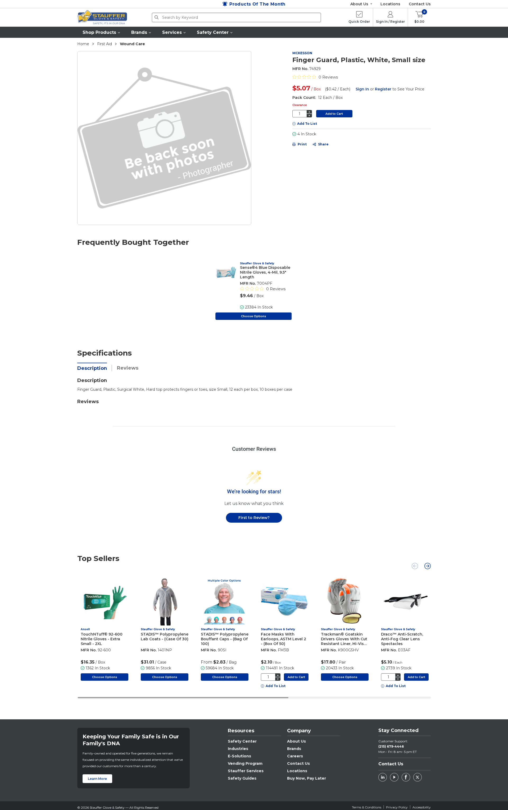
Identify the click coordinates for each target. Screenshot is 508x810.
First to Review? (254, 517)
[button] (101, 32)
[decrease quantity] (309, 115)
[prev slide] (415, 566)
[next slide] (427, 566)
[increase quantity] (309, 111)
